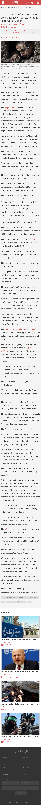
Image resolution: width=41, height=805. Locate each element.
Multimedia (5, 774)
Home (4, 7)
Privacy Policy (26, 767)
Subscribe (25, 761)
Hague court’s (11, 107)
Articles (10, 7)
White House (10, 529)
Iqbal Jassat (7, 642)
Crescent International (10, 24)
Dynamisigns (29, 802)
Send (21, 793)
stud (36, 239)
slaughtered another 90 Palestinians (21, 329)
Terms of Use (26, 764)
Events (4, 767)
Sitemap (24, 774)
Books (4, 764)
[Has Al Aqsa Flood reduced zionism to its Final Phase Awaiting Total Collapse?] (20, 724)
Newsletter (25, 771)
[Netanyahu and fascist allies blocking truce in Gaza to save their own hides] (20, 691)
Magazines (5, 771)
